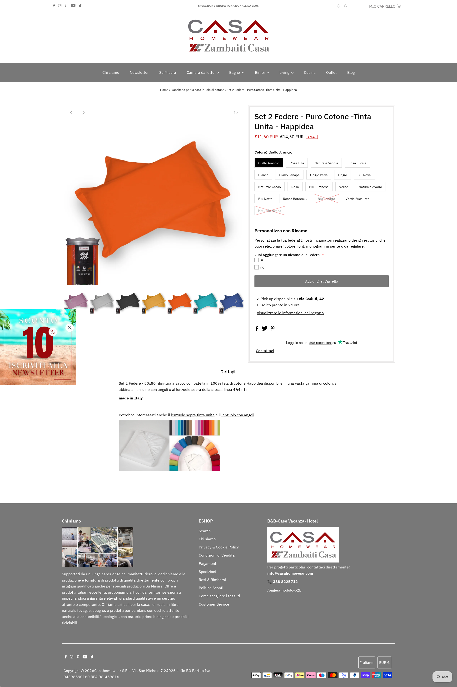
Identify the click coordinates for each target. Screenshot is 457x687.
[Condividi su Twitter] (265, 329)
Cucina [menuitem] (310, 72)
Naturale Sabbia (326, 163)
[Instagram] (60, 5)
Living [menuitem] (284, 72)
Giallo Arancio (268, 163)
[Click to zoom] (236, 112)
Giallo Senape (289, 175)
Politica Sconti (211, 587)
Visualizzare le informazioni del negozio (290, 312)
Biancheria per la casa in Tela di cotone (197, 90)
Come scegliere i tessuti (219, 595)
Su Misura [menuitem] (167, 72)
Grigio (342, 175)
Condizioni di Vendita (217, 555)
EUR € (361, 6)
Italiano (366, 662)
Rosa (295, 187)
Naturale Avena (269, 211)
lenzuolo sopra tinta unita (193, 415)
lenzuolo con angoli (238, 415)
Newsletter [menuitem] (139, 72)
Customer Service (214, 604)
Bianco (263, 175)
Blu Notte (265, 199)
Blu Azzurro (326, 199)
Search (205, 530)
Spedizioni (207, 571)
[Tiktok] (80, 5)
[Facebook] (54, 5)
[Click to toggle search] (339, 5)
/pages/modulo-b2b (284, 590)
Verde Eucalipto (357, 199)
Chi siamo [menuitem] (110, 72)
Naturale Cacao (269, 187)
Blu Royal (365, 175)
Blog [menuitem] (351, 72)
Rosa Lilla (297, 163)
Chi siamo (207, 539)
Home (164, 90)
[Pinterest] (66, 5)
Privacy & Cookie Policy (219, 547)
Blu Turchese (319, 187)
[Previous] (71, 112)
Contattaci (265, 350)
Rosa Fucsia (357, 163)
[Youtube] (73, 5)
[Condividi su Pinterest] (273, 329)
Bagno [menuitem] (235, 72)
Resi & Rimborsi (212, 579)
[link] (38, 347)
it (352, 6)
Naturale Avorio (370, 187)
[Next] (83, 112)
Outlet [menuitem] (331, 72)
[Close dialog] (69, 328)
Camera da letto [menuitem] (201, 72)
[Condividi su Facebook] (257, 329)
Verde (343, 187)
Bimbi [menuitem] (260, 72)
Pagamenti (208, 563)
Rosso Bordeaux (295, 199)
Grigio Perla (319, 175)
